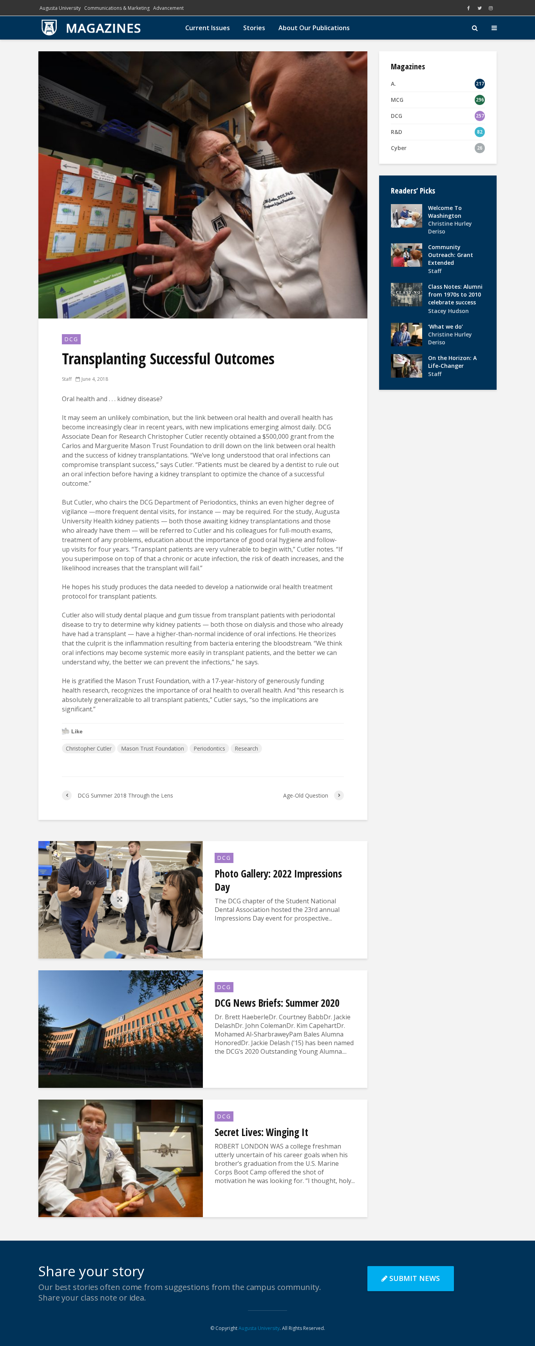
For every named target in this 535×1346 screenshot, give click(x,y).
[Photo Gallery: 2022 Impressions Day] (120, 899)
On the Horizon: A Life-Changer (452, 361)
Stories (254, 28)
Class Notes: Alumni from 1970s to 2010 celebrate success (455, 294)
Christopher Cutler (89, 748)
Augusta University (60, 8)
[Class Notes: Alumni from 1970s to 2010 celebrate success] (406, 294)
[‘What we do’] (406, 333)
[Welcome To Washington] (406, 215)
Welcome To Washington (445, 211)
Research (246, 748)
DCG (71, 339)
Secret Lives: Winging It (261, 1132)
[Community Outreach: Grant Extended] (406, 254)
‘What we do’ (445, 326)
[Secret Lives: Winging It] (120, 1157)
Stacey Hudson (448, 311)
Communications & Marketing (117, 8)
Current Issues (207, 28)
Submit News (414, 1278)
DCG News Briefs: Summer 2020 (277, 1002)
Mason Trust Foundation (152, 748)
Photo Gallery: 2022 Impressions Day (278, 880)
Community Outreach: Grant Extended (450, 254)
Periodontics (209, 748)
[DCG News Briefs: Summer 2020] (120, 1028)
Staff (67, 379)
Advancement (168, 8)
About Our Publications (314, 28)
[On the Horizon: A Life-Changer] (406, 365)
